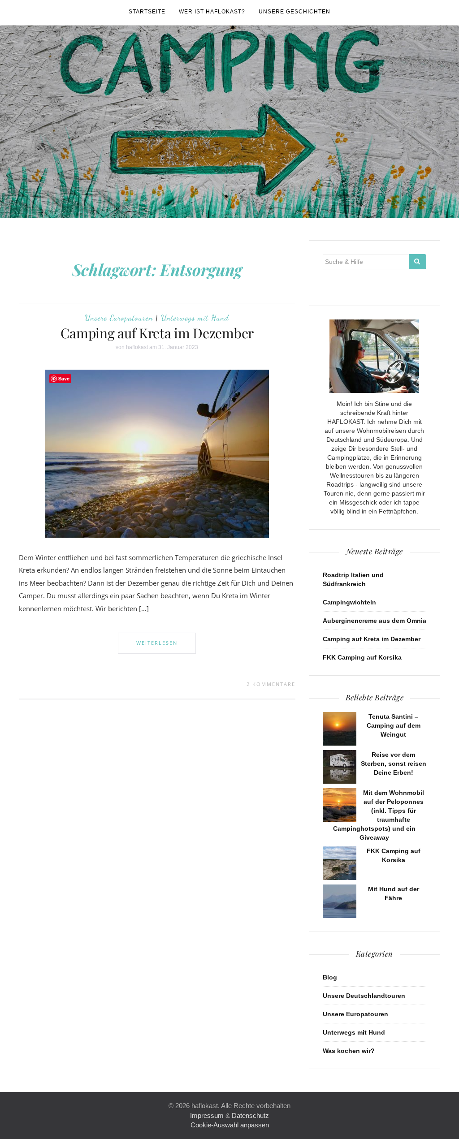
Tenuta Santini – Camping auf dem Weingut (393, 725)
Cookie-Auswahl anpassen (230, 1125)
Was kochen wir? (349, 1050)
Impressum (207, 1115)
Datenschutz (250, 1115)
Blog (330, 977)
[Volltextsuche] (417, 261)
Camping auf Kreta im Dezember (157, 333)
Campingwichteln (349, 602)
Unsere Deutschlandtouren (364, 995)
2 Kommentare (271, 684)
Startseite (147, 12)
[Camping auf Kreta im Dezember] (157, 453)
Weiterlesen (157, 642)
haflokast (137, 347)
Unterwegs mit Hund (195, 318)
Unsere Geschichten (294, 12)
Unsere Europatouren (119, 318)
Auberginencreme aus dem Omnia (374, 620)
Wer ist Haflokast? (212, 12)
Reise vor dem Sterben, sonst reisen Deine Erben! (393, 763)
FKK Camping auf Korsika (362, 657)
